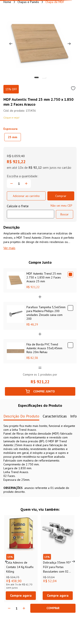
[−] (9, 608)
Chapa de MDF (54, 2)
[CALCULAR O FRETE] (64, 214)
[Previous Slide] (6, 561)
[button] (12, 137)
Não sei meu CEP (61, 205)
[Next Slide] (73, 561)
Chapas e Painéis (28, 2)
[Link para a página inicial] (7, 2)
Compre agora (21, 595)
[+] (24, 608)
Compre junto (44, 391)
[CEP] (30, 211)
